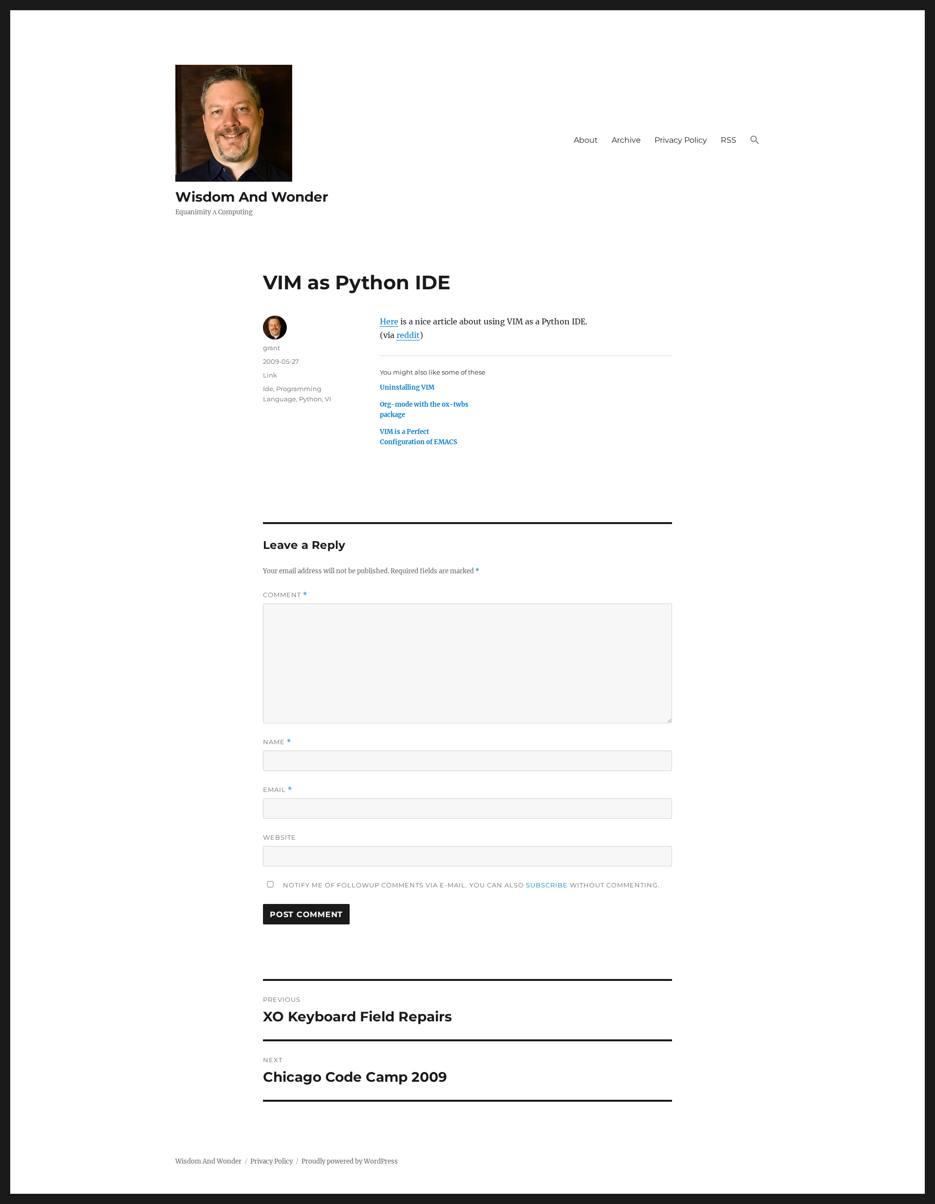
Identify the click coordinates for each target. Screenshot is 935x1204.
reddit (408, 335)
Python (310, 399)
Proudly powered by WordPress (349, 1161)
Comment (285, 595)
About (586, 140)
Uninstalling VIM (407, 387)
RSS (728, 140)
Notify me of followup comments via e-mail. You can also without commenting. (470, 885)
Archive (626, 140)
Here (389, 321)
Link (270, 375)
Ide (268, 389)
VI (328, 399)
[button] (755, 140)
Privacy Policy (680, 140)
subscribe (547, 885)
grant (271, 348)
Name (277, 742)
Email (277, 790)
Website (279, 837)
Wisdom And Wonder (251, 196)
